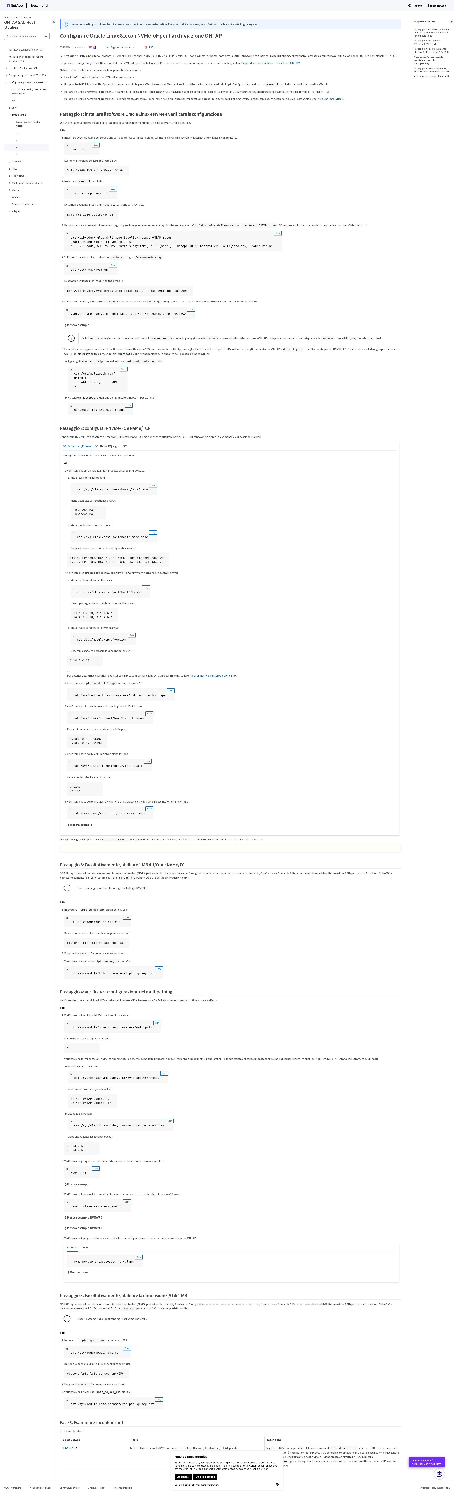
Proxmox (16, 161)
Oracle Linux (19, 114)
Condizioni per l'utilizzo (40, 1487)
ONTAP (27, 17)
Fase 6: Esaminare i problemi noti (431, 76)
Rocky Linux (18, 175)
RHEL (14, 168)
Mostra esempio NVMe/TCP (85, 1228)
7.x (17, 154)
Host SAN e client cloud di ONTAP (26, 49)
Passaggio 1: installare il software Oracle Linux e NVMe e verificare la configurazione (431, 32)
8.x (17, 147)
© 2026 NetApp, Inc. (13, 1487)
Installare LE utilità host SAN (23, 68)
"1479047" (68, 1448)
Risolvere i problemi (22, 204)
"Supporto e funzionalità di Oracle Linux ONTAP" (270, 63)
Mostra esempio (78, 325)
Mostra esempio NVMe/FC (84, 1218)
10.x (18, 133)
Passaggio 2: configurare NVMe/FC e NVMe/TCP (427, 42)
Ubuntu (16, 190)
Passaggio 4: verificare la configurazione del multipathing (428, 60)
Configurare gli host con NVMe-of (27, 82)
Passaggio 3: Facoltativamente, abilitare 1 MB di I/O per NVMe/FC (431, 50)
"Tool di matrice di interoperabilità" (211, 675)
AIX (13, 100)
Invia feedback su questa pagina (435, 1487)
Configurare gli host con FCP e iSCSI (27, 75)
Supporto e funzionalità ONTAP (28, 124)
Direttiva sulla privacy (70, 1487)
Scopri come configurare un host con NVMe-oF (29, 91)
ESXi (14, 107)
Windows (17, 197)
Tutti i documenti (12, 17)
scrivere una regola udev (328, 98)
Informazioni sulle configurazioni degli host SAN (26, 59)
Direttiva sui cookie (96, 1487)
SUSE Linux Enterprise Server (27, 182)
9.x (17, 140)
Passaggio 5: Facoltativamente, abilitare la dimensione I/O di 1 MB (432, 70)
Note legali (14, 211)
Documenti (39, 5)
